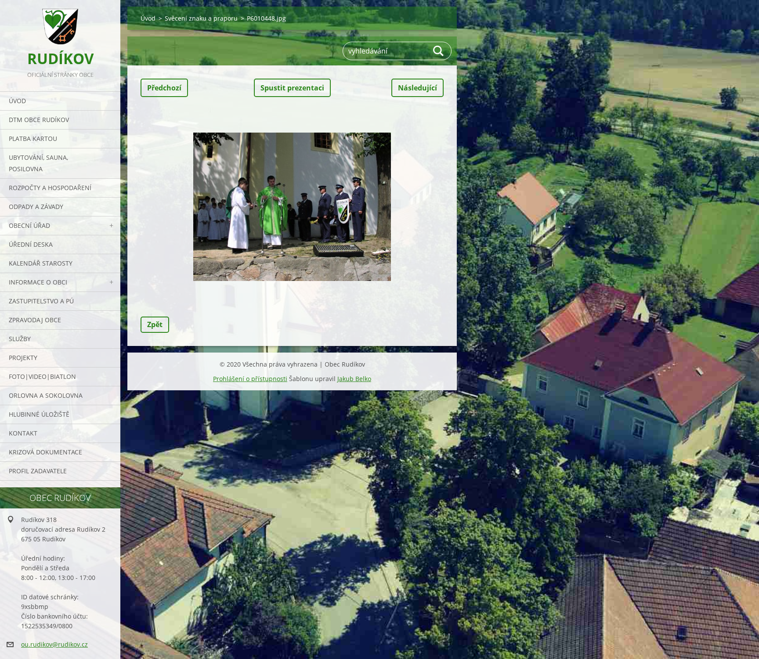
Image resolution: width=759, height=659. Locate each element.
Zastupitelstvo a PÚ (41, 301)
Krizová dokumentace (45, 452)
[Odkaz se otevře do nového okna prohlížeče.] (292, 207)
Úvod (17, 101)
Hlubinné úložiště (39, 414)
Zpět (155, 324)
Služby (20, 339)
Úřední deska (31, 244)
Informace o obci (38, 282)
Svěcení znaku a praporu (201, 18)
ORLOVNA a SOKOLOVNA (46, 395)
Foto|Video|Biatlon (42, 376)
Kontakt (23, 433)
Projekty (23, 357)
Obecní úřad (29, 225)
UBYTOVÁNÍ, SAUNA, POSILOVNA (38, 163)
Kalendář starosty (40, 263)
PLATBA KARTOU (33, 138)
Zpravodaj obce (35, 320)
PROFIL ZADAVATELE (38, 471)
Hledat (439, 51)
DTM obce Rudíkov (39, 119)
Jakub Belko (354, 379)
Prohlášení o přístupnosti (250, 379)
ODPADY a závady (36, 206)
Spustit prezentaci (292, 88)
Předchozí (164, 88)
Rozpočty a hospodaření (50, 188)
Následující (417, 88)
